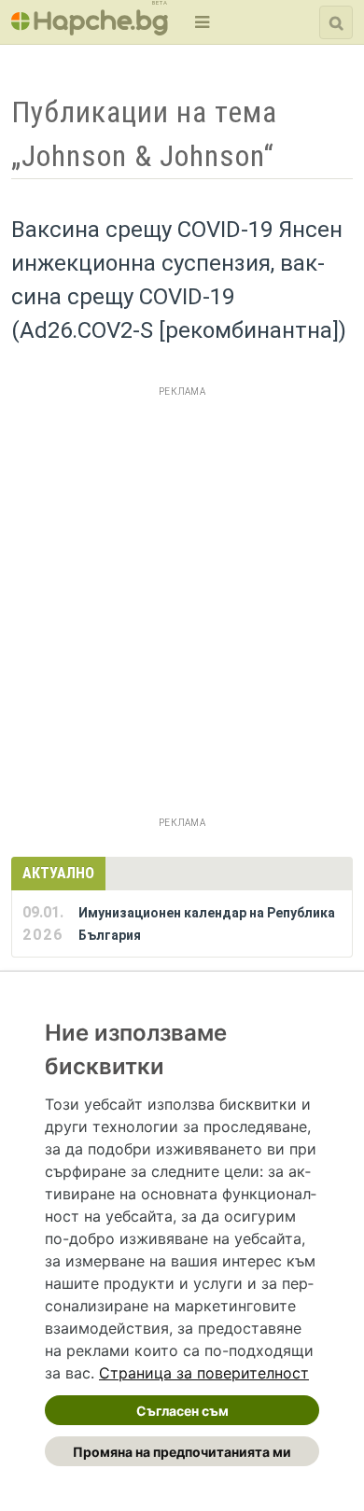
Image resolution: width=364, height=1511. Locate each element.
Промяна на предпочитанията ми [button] (182, 1452)
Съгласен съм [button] (182, 1411)
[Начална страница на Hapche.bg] (89, 29)
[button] (200, 22)
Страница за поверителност (204, 1373)
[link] (204, 1373)
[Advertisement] (182, 585)
